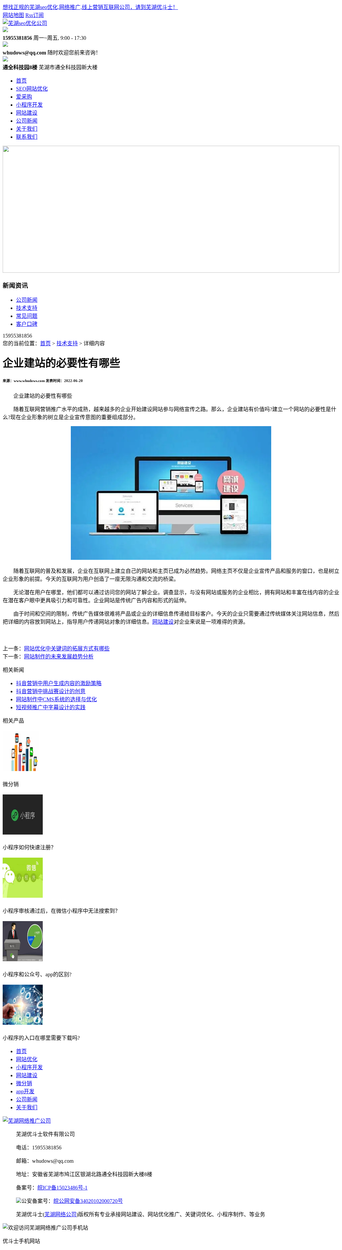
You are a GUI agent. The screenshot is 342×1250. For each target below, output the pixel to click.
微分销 (24, 1083)
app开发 (25, 1091)
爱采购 (24, 97)
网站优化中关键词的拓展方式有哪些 (67, 648)
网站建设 (26, 113)
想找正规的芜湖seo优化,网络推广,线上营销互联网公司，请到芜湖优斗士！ (90, 7)
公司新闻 (26, 121)
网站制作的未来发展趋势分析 (59, 656)
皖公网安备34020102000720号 (88, 1201)
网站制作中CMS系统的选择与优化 (56, 699)
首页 (21, 81)
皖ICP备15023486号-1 (62, 1188)
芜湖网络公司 (60, 1214)
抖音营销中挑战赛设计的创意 (51, 691)
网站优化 (26, 1059)
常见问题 (26, 316)
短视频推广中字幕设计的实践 (51, 707)
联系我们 (26, 137)
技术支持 (26, 308)
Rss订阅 (34, 15)
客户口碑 (26, 324)
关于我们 (26, 129)
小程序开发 (29, 105)
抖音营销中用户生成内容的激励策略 (59, 683)
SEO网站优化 (32, 89)
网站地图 (13, 15)
